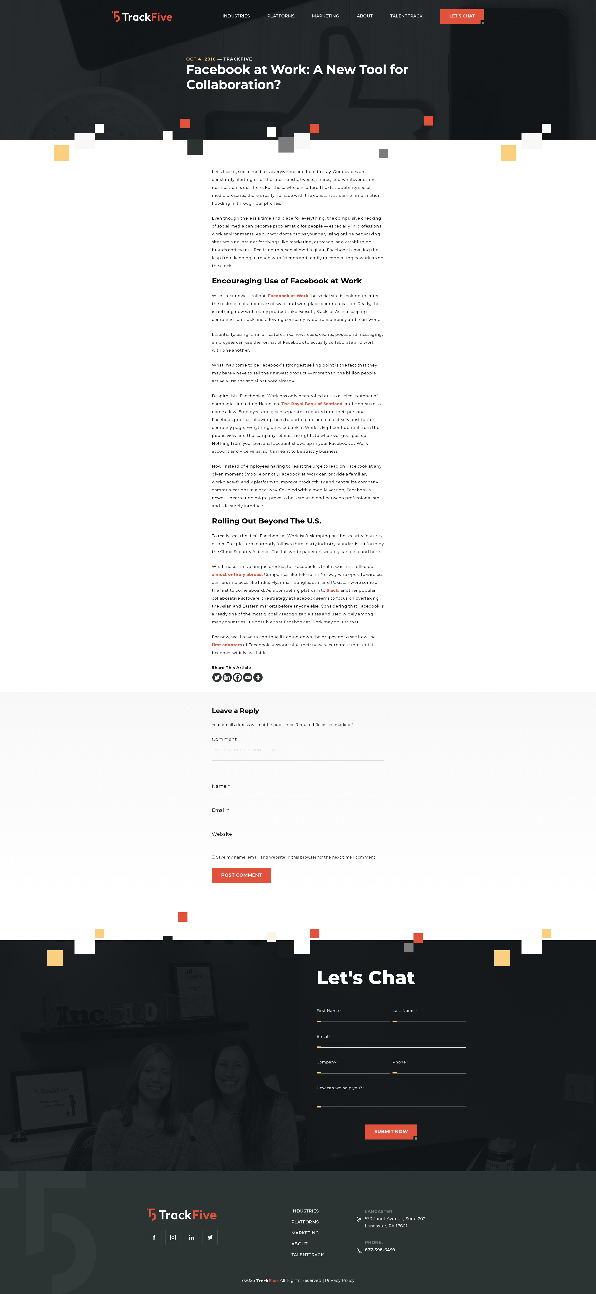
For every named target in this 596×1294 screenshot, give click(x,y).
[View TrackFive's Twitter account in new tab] (210, 1237)
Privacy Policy (340, 1281)
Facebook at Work (288, 296)
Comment (224, 739)
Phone (400, 1062)
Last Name (405, 1011)
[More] (258, 677)
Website (222, 834)
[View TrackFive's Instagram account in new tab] (172, 1237)
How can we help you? (340, 1088)
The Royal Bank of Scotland (312, 404)
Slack (332, 591)
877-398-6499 (380, 1250)
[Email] (247, 677)
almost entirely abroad (237, 575)
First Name (329, 1011)
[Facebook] (237, 677)
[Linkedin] (227, 677)
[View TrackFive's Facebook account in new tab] (154, 1237)
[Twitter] (217, 677)
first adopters (227, 645)
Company (328, 1062)
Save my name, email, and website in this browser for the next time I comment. (296, 857)
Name (221, 786)
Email (220, 810)
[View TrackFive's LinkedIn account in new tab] (191, 1237)
